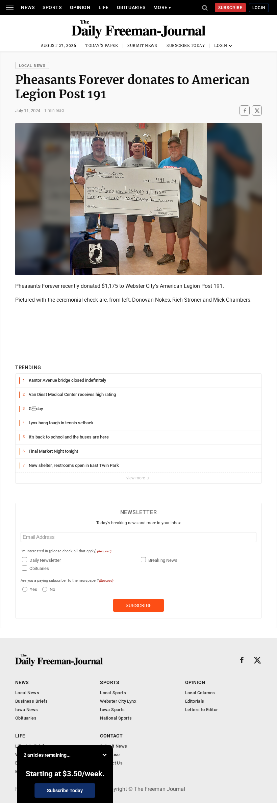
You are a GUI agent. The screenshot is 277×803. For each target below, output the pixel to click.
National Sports (116, 718)
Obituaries (131, 7)
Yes (32, 589)
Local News (32, 66)
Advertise (110, 754)
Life (104, 7)
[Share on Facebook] (245, 110)
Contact (111, 735)
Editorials (194, 701)
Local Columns (200, 692)
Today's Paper (101, 45)
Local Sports (113, 692)
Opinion (80, 7)
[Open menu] (10, 7)
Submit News (142, 45)
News (27, 7)
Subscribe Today (186, 45)
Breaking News (162, 560)
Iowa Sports (112, 709)
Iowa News (26, 709)
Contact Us (111, 763)
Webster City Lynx (118, 701)
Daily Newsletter (45, 560)
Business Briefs (31, 701)
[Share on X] (257, 110)
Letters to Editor (201, 709)
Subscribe (230, 7)
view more (136, 478)
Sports (52, 7)
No (52, 589)
